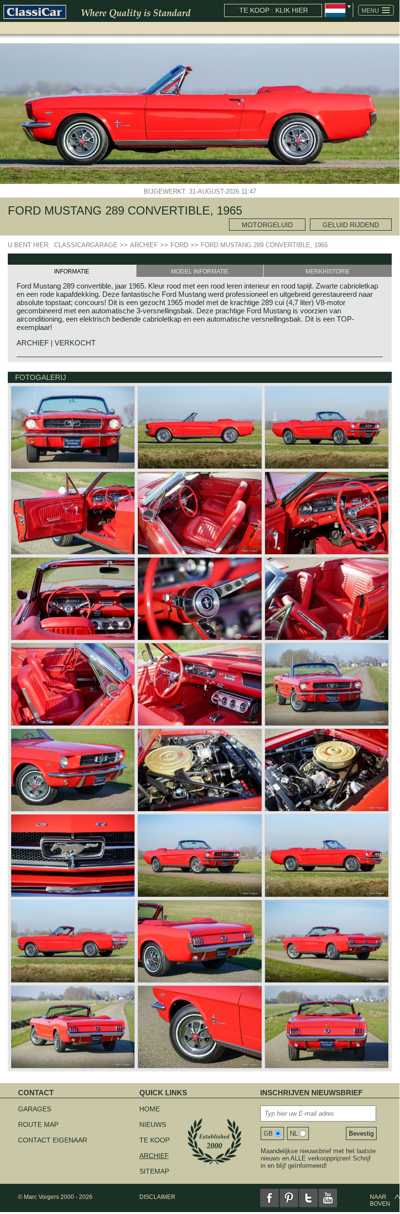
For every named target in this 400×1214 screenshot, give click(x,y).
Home (149, 1109)
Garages (34, 1109)
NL (294, 1133)
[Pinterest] (289, 1198)
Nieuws (152, 1124)
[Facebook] (269, 1198)
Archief (154, 1156)
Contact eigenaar (52, 1140)
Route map (38, 1124)
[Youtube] (328, 1198)
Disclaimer (157, 1197)
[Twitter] (308, 1198)
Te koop (154, 1140)
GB (268, 1133)
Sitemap (154, 1171)
